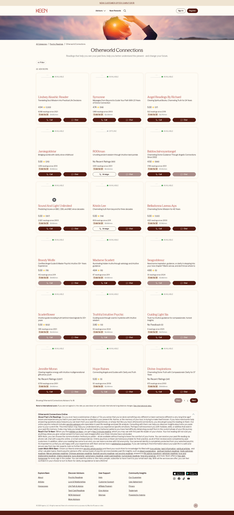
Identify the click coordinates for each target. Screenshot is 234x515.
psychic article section (93, 448)
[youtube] (188, 479)
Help (100, 477)
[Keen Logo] (41, 11)
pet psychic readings (124, 453)
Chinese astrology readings (80, 453)
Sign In (181, 11)
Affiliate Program (105, 486)
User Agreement (135, 482)
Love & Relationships (76, 482)
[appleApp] (179, 474)
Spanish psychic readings (104, 453)
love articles (155, 448)
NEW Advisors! (74, 495)
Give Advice (103, 490)
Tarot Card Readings (76, 490)
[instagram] (174, 479)
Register (192, 11)
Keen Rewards (115, 11)
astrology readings (170, 453)
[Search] (125, 10)
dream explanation (148, 451)
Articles (41, 482)
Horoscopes (43, 486)
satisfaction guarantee (121, 444)
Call (51, 120)
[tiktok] (183, 479)
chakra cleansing (64, 456)
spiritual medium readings (168, 451)
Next (194, 400)
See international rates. (142, 406)
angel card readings (112, 456)
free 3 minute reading (102, 431)
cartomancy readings (94, 456)
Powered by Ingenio (137, 495)
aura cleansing (78, 456)
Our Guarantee (135, 477)
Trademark (133, 490)
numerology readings (131, 456)
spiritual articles (183, 448)
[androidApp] (192, 474)
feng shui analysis (148, 456)
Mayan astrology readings (57, 453)
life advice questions (152, 453)
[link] (54, 200)
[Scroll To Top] (196, 505)
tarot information (168, 448)
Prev (178, 400)
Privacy (132, 486)
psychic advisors (73, 424)
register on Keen (76, 431)
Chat (76, 120)
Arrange (105, 174)
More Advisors (74, 499)
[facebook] (179, 479)
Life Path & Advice (75, 486)
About (40, 477)
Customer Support (106, 482)
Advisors (99, 11)
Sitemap (101, 495)
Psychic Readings (75, 477)
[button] (193, 414)
